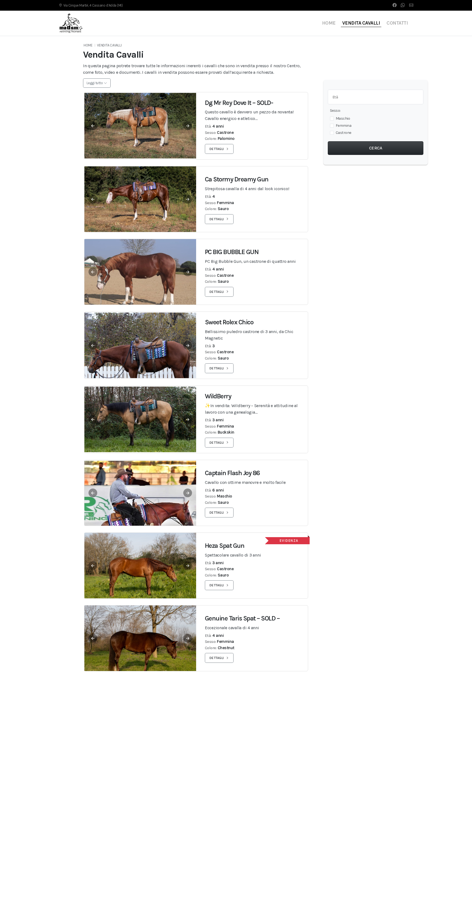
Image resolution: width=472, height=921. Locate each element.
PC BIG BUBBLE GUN (232, 252)
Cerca (375, 148)
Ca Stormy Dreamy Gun (237, 179)
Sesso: (335, 110)
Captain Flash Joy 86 (232, 473)
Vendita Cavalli (361, 23)
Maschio (343, 118)
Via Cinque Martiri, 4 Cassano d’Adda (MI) (93, 5)
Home (329, 23)
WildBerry (218, 396)
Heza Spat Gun (224, 545)
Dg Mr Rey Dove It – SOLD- (239, 103)
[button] (140, 125)
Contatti (397, 23)
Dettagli (217, 149)
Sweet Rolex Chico (229, 322)
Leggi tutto (95, 83)
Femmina (344, 125)
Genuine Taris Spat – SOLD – (242, 618)
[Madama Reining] (71, 23)
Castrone (343, 132)
